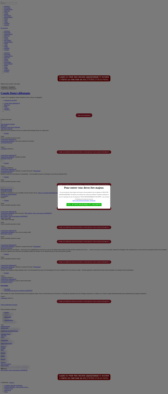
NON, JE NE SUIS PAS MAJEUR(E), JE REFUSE (84, 200)
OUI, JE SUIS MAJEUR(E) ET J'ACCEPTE (84, 204)
